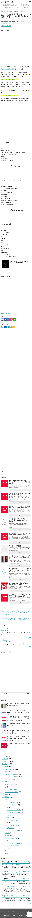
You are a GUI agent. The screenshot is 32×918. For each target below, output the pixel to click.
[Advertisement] (16, 47)
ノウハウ (7, 835)
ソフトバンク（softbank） (12, 774)
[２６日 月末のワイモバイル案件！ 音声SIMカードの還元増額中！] (4, 536)
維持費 (4, 781)
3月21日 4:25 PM (6, 641)
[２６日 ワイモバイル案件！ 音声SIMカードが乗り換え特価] (4, 496)
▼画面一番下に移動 (6, 26)
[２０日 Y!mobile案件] (4, 549)
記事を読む (20, 489)
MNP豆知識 (5, 797)
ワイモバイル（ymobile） (11, 776)
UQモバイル (8, 779)
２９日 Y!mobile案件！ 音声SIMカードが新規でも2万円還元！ (19, 583)
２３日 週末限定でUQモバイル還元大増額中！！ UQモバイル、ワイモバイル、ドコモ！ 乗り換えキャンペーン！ (18, 718)
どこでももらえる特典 (8, 69)
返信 (30, 637)
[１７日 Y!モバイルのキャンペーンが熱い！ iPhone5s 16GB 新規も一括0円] (4, 559)
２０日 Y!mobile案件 (15, 546)
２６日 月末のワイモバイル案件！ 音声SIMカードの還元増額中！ (19, 533)
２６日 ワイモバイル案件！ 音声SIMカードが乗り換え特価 (19, 494)
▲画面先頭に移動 (5, 313)
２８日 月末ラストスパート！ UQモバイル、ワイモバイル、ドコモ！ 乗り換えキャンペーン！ (20, 570)
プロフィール (3, 911)
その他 (6, 766)
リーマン (5, 471)
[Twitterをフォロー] (2, 327)
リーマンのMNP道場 (7, 2)
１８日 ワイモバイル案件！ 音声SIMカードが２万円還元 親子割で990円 (19, 507)
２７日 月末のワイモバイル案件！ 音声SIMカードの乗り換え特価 (19, 595)
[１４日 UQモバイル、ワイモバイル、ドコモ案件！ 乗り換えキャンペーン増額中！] (4, 522)
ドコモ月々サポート (12, 802)
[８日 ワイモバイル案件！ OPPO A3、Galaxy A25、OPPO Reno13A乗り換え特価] (4, 483)
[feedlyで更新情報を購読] (10, 327)
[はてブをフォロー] (7, 327)
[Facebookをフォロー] (5, 327)
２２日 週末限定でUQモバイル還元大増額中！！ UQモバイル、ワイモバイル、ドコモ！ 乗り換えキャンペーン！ (18, 732)
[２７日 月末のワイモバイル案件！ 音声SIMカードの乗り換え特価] (4, 598)
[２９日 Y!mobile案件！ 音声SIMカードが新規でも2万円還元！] (4, 586)
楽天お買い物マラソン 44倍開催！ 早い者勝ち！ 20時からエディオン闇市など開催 (17, 619)
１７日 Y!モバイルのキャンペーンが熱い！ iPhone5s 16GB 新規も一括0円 (19, 557)
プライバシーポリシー (20, 911)
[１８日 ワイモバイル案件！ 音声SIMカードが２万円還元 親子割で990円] (4, 509)
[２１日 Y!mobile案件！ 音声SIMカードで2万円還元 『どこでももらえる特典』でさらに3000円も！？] (8, 319)
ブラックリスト (9, 817)
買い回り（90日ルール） (11, 825)
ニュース (4, 756)
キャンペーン (6, 761)
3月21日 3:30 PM (4, 630)
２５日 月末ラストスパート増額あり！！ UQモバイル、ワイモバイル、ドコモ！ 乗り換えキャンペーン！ (19, 712)
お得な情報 (5, 759)
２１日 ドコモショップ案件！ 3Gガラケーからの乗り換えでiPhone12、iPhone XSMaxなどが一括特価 (15, 612)
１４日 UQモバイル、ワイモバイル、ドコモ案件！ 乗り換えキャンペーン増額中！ (19, 520)
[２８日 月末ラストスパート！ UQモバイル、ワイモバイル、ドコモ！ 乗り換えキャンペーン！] (4, 572)
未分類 (4, 853)
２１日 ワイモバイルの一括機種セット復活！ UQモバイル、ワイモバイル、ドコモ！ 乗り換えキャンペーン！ (19, 738)
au (5, 771)
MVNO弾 (7, 833)
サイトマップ (11, 911)
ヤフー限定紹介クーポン (9, 95)
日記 (3, 850)
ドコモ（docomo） (10, 769)
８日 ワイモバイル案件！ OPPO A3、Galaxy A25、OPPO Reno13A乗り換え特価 (19, 482)
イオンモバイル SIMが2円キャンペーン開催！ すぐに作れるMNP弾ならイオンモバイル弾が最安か (16, 863)
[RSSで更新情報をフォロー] (13, 327)
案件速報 (4, 764)
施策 (6, 799)
